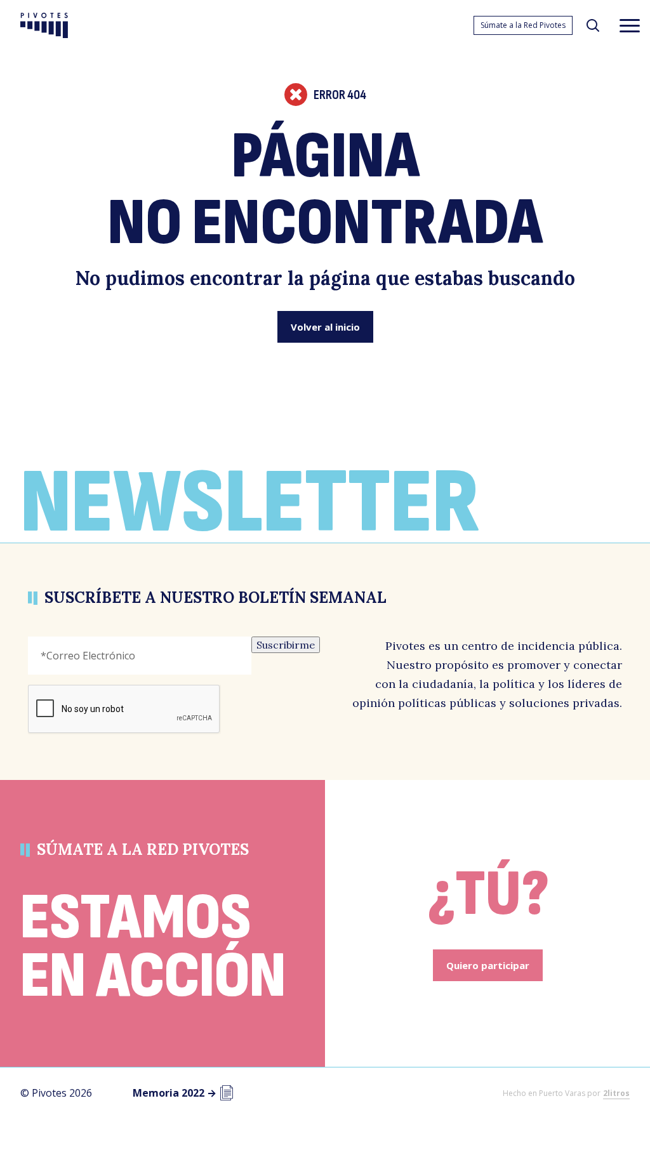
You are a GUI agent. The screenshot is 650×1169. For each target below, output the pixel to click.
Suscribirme (285, 644)
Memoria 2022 (174, 1093)
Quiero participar (487, 965)
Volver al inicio (325, 326)
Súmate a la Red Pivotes (523, 25)
